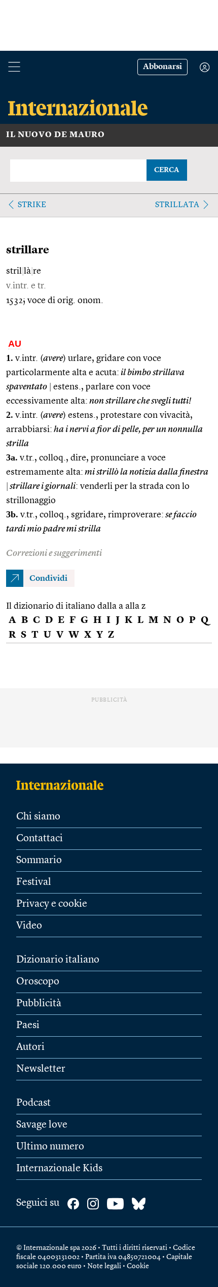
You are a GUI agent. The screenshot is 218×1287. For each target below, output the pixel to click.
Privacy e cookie (51, 904)
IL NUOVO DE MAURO (55, 135)
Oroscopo (37, 982)
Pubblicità (38, 1004)
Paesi (28, 1025)
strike (32, 205)
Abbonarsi (162, 67)
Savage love (41, 1125)
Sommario (39, 860)
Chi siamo (38, 817)
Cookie (138, 1266)
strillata (177, 205)
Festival (33, 882)
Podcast (33, 1103)
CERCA (166, 170)
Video (29, 926)
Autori (30, 1047)
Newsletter (40, 1069)
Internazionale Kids (59, 1169)
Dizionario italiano (57, 960)
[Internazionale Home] (63, 785)
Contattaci (39, 839)
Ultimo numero (50, 1147)
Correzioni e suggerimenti (54, 553)
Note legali (104, 1266)
